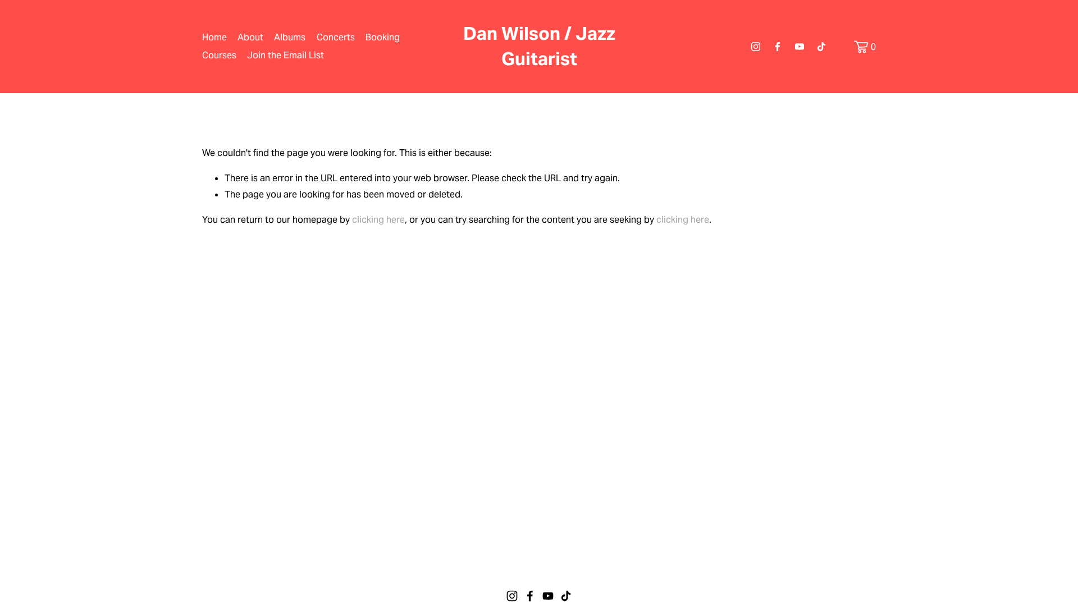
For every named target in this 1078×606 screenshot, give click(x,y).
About (250, 37)
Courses (219, 55)
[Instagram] (755, 46)
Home (214, 37)
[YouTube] (799, 46)
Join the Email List (285, 55)
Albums (289, 37)
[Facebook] (777, 46)
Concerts (336, 37)
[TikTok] (821, 46)
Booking (383, 37)
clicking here (378, 220)
